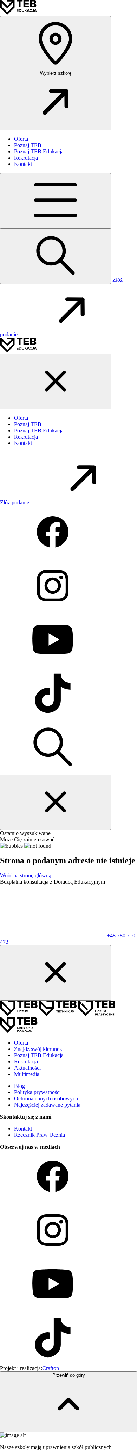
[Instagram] (52, 610)
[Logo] (18, 13)
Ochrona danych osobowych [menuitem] (46, 1099)
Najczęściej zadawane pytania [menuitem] (47, 1105)
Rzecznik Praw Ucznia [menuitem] (39, 1135)
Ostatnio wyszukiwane (25, 833)
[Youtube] (52, 664)
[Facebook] (52, 556)
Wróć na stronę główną (25, 875)
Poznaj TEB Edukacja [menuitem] (39, 151)
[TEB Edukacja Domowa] (19, 1031)
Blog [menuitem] (19, 1086)
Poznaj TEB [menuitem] (27, 145)
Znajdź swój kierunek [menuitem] (38, 1049)
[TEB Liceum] (19, 1014)
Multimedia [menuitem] (26, 1074)
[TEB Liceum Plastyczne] (97, 1014)
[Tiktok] (52, 717)
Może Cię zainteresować (27, 839)
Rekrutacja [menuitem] (26, 158)
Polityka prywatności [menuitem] (37, 1092)
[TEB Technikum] (58, 1014)
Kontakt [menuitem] (23, 164)
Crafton (50, 1368)
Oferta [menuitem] (21, 139)
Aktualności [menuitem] (27, 1068)
